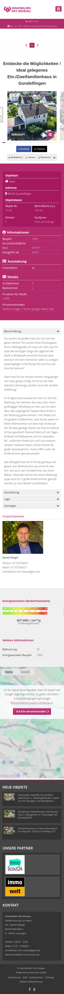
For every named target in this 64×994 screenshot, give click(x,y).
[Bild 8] (23, 142)
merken (31, 157)
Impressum (14, 977)
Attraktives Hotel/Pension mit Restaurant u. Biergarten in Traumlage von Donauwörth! (38, 814)
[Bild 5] (15, 142)
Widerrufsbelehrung (31, 981)
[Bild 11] (32, 142)
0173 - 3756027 (20, 946)
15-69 (8, 210)
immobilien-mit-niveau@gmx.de (21, 571)
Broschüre (45, 157)
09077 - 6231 (21, 941)
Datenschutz (36, 977)
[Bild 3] (9, 142)
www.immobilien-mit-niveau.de (22, 954)
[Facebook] (30, 989)
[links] (26, 45)
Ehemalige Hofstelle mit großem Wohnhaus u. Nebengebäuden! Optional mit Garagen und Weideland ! (39, 797)
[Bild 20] (57, 142)
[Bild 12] (34, 142)
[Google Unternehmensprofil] (34, 989)
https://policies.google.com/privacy (31, 703)
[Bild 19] (54, 142)
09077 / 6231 (33, 21)
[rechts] (38, 45)
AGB (25, 977)
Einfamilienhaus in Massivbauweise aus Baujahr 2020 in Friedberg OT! (37, 830)
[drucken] (54, 157)
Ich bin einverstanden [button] (31, 711)
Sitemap (49, 977)
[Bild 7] (20, 142)
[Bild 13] (37, 142)
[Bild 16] (46, 142)
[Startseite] (17, 9)
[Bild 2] (6, 142)
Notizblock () (17, 157)
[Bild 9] (26, 142)
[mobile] (58, 8)
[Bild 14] (40, 142)
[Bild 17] (48, 142)
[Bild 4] (12, 142)
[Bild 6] (18, 142)
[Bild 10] (29, 142)
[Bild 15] (43, 142)
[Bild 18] (51, 142)
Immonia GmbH (37, 972)
